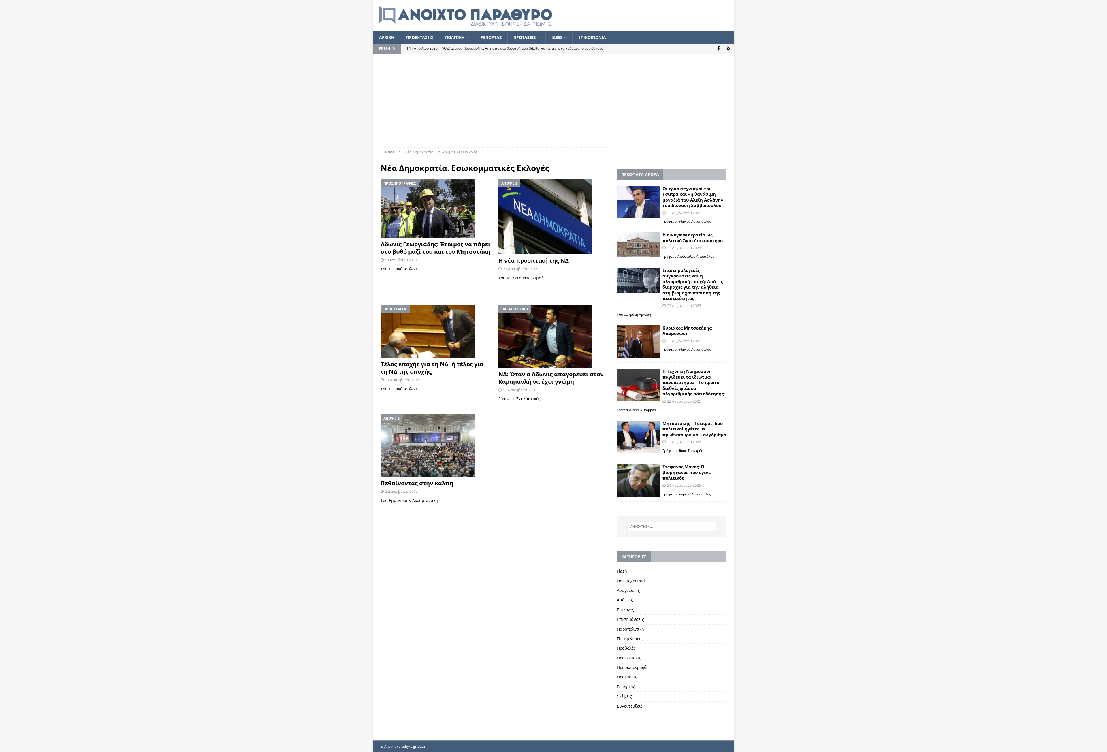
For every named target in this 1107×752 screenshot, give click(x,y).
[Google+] (729, 49)
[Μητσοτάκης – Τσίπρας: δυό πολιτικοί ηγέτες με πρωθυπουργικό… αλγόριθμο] (638, 437)
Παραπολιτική (630, 629)
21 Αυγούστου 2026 (684, 485)
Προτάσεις (627, 677)
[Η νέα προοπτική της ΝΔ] (553, 216)
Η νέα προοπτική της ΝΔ (533, 260)
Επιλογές (625, 609)
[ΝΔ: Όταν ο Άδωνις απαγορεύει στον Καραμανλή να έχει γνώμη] (553, 336)
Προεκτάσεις (629, 658)
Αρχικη (386, 37)
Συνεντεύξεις (630, 706)
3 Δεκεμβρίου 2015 (401, 491)
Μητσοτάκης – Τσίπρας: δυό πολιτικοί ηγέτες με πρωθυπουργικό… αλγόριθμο (694, 428)
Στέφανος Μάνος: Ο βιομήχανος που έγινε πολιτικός (686, 472)
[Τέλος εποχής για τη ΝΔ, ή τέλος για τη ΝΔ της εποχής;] (435, 331)
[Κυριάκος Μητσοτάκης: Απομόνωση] (638, 341)
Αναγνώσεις (628, 590)
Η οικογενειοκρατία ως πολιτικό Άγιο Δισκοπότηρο (692, 237)
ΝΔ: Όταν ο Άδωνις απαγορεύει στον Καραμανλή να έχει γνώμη (551, 378)
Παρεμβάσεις (630, 638)
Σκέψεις (624, 696)
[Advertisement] (553, 104)
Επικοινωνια (592, 37)
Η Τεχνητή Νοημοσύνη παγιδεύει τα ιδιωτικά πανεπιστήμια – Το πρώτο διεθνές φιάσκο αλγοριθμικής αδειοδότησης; (693, 382)
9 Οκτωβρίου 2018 (401, 259)
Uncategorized (631, 581)
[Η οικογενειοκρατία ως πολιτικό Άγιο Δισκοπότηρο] (638, 244)
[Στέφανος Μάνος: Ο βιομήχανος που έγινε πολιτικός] (638, 480)
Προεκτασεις (419, 37)
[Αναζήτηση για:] (671, 526)
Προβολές (626, 648)
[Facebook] (718, 49)
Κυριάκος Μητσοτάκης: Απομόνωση (687, 330)
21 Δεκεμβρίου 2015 (520, 268)
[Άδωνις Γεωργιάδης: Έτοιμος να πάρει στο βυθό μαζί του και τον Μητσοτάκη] (435, 208)
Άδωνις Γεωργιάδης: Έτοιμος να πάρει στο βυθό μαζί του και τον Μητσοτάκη (435, 247)
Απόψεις (625, 600)
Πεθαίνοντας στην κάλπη (417, 483)
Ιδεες (556, 37)
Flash (622, 571)
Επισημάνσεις (630, 619)
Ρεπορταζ (491, 37)
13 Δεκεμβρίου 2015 (520, 389)
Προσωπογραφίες (633, 667)
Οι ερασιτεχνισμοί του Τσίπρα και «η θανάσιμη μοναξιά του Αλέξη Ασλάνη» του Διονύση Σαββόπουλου (692, 197)
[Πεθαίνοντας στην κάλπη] (435, 445)
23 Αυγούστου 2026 (684, 212)
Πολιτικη (455, 37)
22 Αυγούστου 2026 (684, 305)
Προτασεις (524, 37)
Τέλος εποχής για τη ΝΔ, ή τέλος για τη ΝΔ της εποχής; (432, 367)
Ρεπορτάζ (626, 686)
